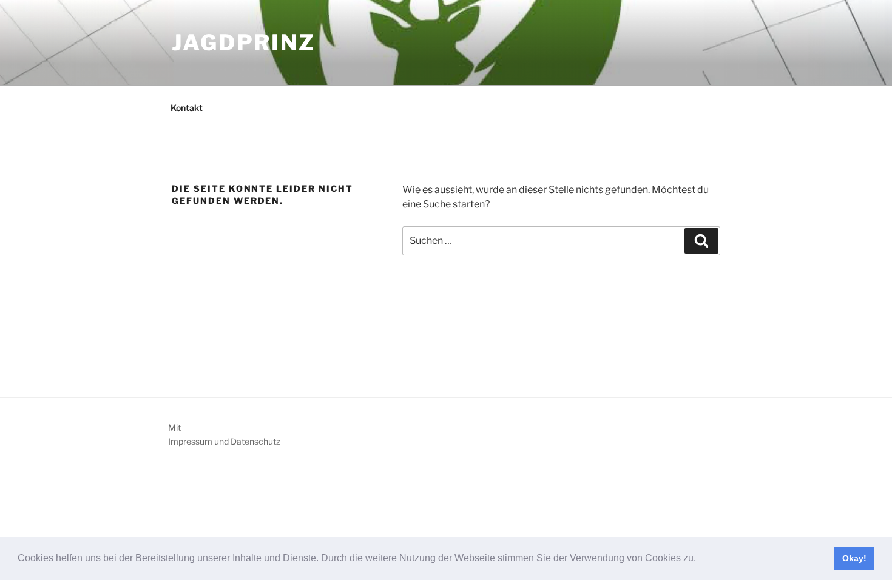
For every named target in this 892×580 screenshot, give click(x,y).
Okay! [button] (854, 558)
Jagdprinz (244, 42)
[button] (700, 559)
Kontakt (187, 108)
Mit (174, 427)
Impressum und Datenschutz (224, 441)
